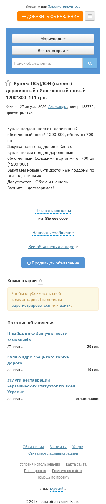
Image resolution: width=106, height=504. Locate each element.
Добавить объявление (52, 16)
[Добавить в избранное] (8, 83)
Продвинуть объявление (55, 263)
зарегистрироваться (31, 305)
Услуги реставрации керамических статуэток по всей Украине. (41, 386)
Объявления (33, 446)
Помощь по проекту (53, 476)
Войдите (33, 6)
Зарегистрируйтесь (64, 6)
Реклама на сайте (67, 470)
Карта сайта (76, 463)
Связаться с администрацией (53, 452)
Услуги (77, 446)
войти (65, 305)
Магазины (58, 446)
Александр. (57, 106)
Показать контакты (53, 210)
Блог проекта (35, 470)
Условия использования (40, 463)
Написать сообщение (53, 232)
